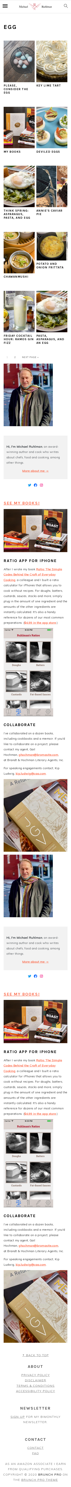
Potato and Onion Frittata (50, 265)
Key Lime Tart (48, 85)
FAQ (35, 1453)
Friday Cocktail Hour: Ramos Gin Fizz (19, 339)
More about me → (35, 471)
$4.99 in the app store (40, 623)
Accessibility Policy (35, 1391)
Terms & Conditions (36, 1386)
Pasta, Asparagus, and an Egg (50, 339)
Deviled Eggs (48, 152)
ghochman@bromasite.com (38, 755)
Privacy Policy (35, 1375)
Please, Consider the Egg (16, 89)
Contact (35, 1448)
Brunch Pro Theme (39, 1480)
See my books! (22, 503)
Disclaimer (35, 1380)
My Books (12, 152)
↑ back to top (35, 1355)
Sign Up (18, 1417)
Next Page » (30, 357)
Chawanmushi (16, 276)
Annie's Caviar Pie (49, 212)
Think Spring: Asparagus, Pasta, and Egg (17, 214)
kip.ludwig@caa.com (31, 773)
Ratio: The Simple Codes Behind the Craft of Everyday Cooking (33, 574)
